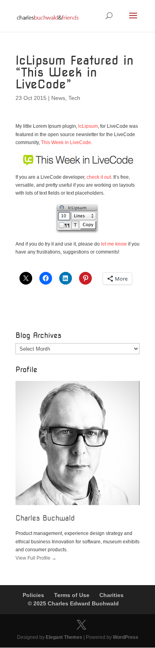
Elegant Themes (64, 637)
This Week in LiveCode (66, 142)
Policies (33, 595)
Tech (74, 98)
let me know (114, 244)
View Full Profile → (35, 558)
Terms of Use (71, 595)
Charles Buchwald (45, 518)
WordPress (125, 637)
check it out (99, 177)
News (58, 98)
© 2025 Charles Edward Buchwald (73, 603)
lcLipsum (88, 126)
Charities (111, 595)
